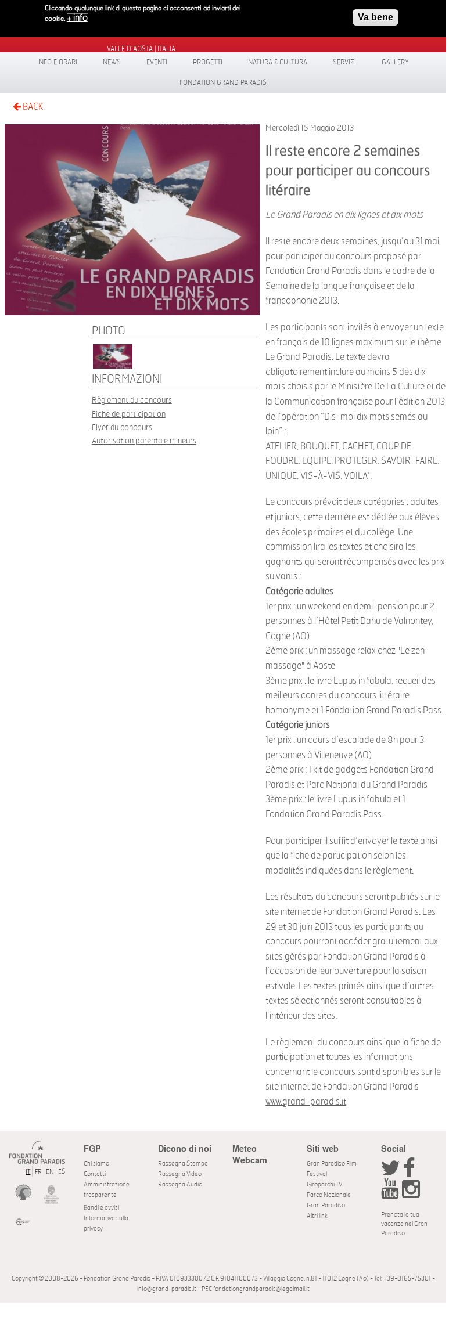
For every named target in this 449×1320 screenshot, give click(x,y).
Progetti (207, 62)
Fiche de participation (129, 414)
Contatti (95, 1174)
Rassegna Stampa (183, 1163)
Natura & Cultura (277, 62)
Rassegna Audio (180, 1184)
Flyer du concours (122, 427)
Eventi (156, 62)
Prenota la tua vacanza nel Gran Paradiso (404, 1223)
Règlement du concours (132, 400)
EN (50, 1171)
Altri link (317, 1216)
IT (28, 1171)
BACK (32, 106)
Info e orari (57, 62)
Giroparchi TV (324, 1184)
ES (61, 1171)
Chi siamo (96, 1163)
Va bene (375, 17)
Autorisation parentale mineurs (144, 441)
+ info (77, 18)
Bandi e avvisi (101, 1207)
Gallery (395, 62)
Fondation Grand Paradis (223, 82)
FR (38, 1171)
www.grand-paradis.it (305, 1101)
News (112, 62)
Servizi (344, 62)
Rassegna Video (180, 1174)
